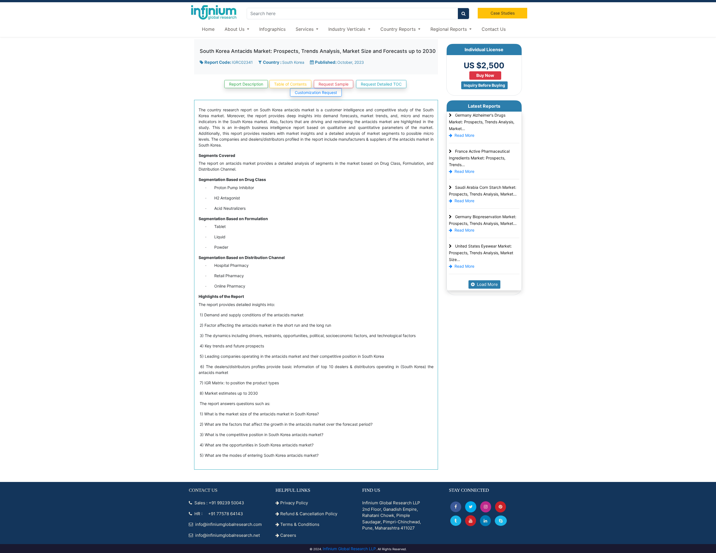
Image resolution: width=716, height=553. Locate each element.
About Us (235, 29)
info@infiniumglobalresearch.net (227, 535)
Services (305, 29)
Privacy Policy (293, 502)
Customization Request (316, 92)
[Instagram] (485, 506)
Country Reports (398, 29)
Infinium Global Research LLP (349, 548)
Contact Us (494, 29)
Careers (287, 535)
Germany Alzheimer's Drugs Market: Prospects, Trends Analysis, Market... (481, 122)
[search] (463, 13)
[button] (455, 507)
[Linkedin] (485, 520)
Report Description (246, 84)
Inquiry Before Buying (484, 85)
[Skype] (501, 521)
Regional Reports (449, 29)
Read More (464, 135)
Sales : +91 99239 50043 (218, 502)
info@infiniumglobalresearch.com (228, 524)
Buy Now (485, 75)
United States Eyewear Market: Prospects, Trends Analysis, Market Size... (481, 253)
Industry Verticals (347, 29)
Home (208, 29)
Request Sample (333, 84)
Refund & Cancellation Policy (308, 513)
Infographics (272, 29)
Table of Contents (290, 84)
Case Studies (503, 13)
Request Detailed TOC (381, 84)
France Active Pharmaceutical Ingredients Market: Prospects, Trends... (479, 158)
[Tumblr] (455, 521)
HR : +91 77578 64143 (218, 513)
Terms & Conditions (299, 524)
